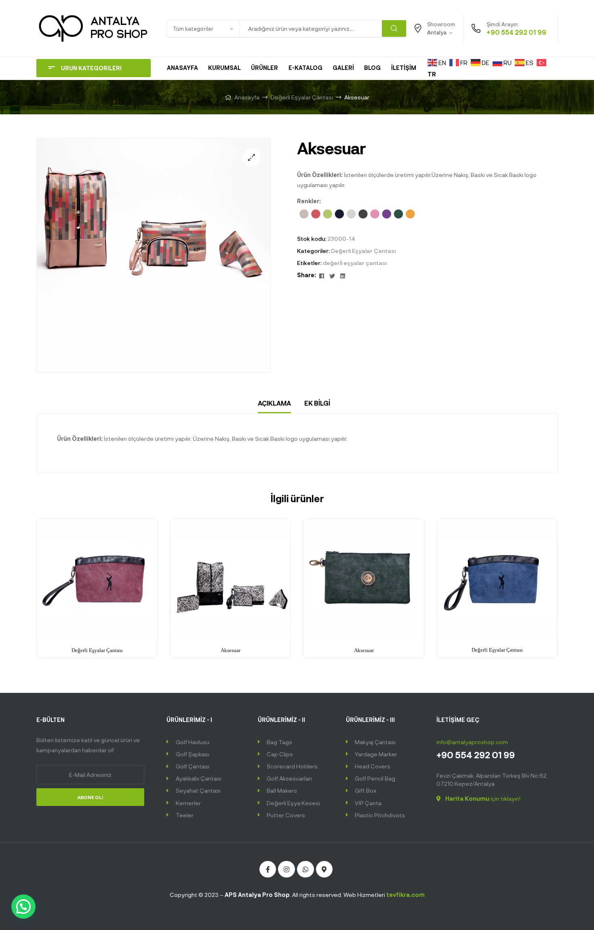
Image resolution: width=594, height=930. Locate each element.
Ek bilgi (317, 403)
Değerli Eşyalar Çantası (302, 97)
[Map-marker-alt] (324, 869)
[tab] (274, 403)
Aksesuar (230, 650)
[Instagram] (286, 869)
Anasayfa (246, 97)
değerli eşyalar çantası (355, 262)
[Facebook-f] (267, 869)
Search (394, 28)
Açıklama (274, 403)
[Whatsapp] (305, 869)
